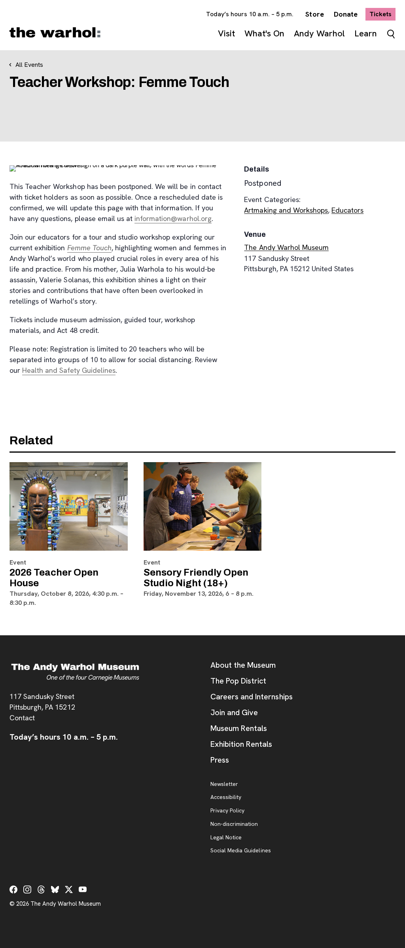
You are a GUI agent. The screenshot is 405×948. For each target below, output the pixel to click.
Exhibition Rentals (241, 744)
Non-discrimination (234, 824)
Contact (22, 717)
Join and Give (234, 712)
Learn (365, 33)
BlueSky (55, 889)
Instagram (27, 889)
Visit (226, 33)
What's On (264, 33)
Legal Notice (226, 838)
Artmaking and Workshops (286, 210)
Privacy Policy (227, 811)
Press (219, 760)
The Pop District (238, 681)
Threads (41, 889)
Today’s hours (250, 14)
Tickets (382, 13)
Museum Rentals (238, 728)
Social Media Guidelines (240, 851)
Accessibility (225, 797)
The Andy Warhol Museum (286, 247)
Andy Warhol (319, 33)
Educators (347, 210)
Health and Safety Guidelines (68, 370)
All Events (29, 64)
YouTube (83, 889)
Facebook (13, 889)
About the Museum (243, 665)
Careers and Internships (251, 697)
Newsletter (224, 784)
